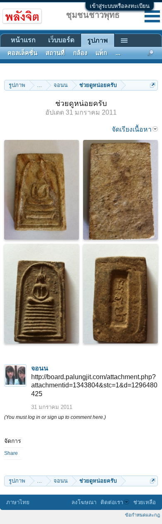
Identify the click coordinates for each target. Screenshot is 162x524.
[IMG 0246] (120, 294)
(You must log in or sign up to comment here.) (55, 417)
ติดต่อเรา (112, 502)
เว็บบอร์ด (61, 39)
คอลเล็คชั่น (22, 53)
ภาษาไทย (17, 502)
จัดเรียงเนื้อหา (132, 129)
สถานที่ (55, 53)
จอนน (39, 368)
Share (11, 453)
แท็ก (101, 53)
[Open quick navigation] (152, 85)
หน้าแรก (23, 39)
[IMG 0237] (41, 190)
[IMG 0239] (120, 190)
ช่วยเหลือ (144, 502)
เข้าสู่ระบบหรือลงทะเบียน (120, 6)
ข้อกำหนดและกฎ (142, 514)
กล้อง (80, 53)
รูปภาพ (97, 40)
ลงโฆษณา (83, 502)
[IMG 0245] (41, 294)
